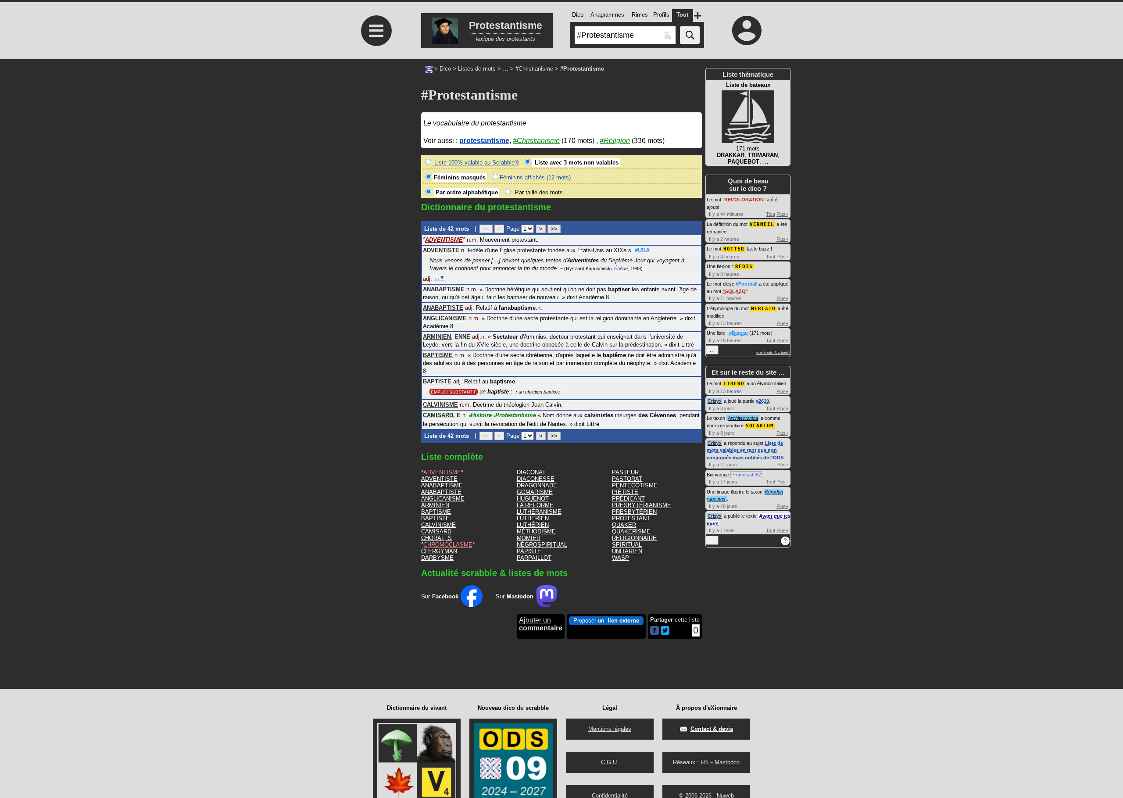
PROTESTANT (631, 518)
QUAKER (624, 525)
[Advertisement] (375, 291)
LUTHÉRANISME (539, 511)
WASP (620, 558)
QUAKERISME (631, 531)
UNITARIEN (627, 551)
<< (486, 228)
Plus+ (782, 214)
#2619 (762, 401)
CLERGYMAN (439, 551)
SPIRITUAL (627, 544)
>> (554, 228)
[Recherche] (690, 35)
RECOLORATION (744, 199)
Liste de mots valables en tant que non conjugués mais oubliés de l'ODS (745, 450)
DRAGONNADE (537, 485)
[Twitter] (665, 633)
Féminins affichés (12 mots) (535, 177)
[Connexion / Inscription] (747, 30)
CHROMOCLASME (447, 544)
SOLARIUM (760, 426)
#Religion (615, 140)
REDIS (744, 266)
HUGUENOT (533, 498)
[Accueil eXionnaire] (429, 68)
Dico (445, 68)
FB (704, 762)
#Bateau (738, 333)
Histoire (480, 415)
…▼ (439, 278)
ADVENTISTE (439, 479)
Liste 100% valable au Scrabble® (476, 162)
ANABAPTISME (442, 485)
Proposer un (606, 620)
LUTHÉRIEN (533, 518)
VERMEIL (762, 224)
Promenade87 (746, 474)
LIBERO (733, 383)
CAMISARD (436, 531)
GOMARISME (535, 492)
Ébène (621, 268)
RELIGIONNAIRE (634, 538)
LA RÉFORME (535, 505)
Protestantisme (515, 415)
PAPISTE (529, 551)
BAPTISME (436, 511)
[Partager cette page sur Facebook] (654, 631)
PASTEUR (625, 472)
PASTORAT (627, 479)
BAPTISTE (435, 518)
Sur (439, 596)
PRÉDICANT (628, 498)
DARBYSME (437, 558)
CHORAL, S (436, 538)
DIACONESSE (535, 479)
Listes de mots (477, 68)
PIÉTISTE (625, 492)
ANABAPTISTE (441, 492)
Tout (770, 214)
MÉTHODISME (536, 531)
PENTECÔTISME (635, 485)
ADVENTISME (442, 472)
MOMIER (528, 538)
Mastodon (727, 762)
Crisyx (715, 401)
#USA (642, 250)
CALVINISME (438, 525)
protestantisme (484, 140)
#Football (747, 283)
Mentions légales (609, 729)
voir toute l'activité (773, 353)
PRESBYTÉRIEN (634, 511)
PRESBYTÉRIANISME (641, 505)
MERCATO (763, 308)
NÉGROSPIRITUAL (542, 544)
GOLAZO (735, 291)
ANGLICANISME (443, 498)
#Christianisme (534, 68)
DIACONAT (531, 472)
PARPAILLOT (534, 558)
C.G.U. (610, 762)
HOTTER (733, 249)
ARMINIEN (435, 505)
